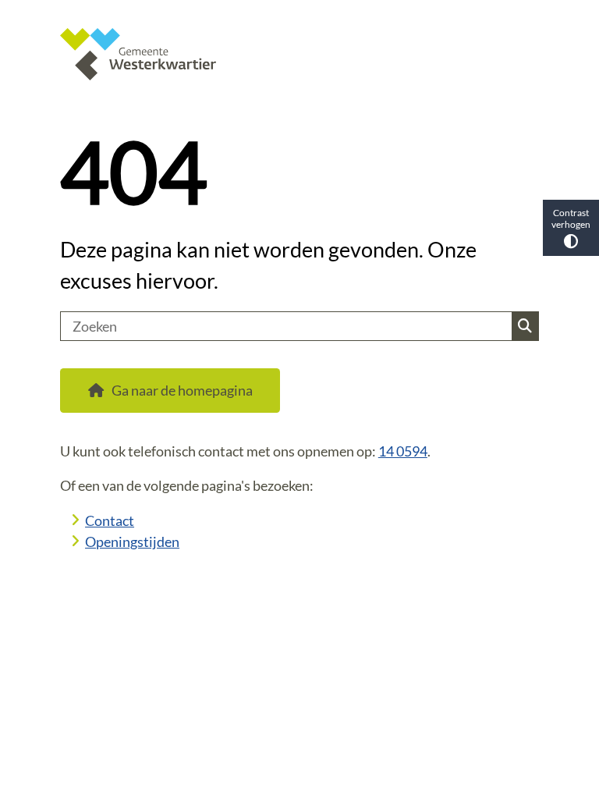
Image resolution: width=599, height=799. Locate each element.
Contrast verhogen (570, 218)
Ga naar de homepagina (182, 390)
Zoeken (525, 326)
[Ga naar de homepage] (299, 54)
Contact (109, 520)
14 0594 (402, 451)
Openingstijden (132, 541)
